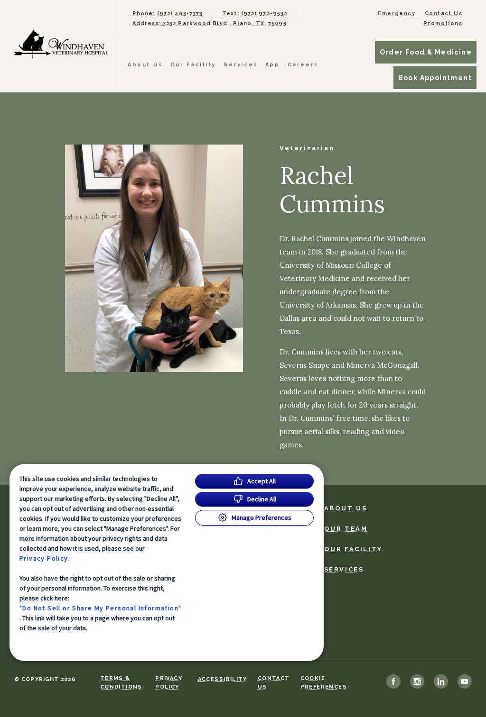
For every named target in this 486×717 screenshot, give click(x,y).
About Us (145, 65)
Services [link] (241, 65)
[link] (61, 44)
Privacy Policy (43, 558)
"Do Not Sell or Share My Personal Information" (100, 608)
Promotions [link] (442, 23)
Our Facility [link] (193, 65)
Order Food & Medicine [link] (426, 52)
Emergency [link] (396, 13)
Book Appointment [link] (435, 78)
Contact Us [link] (443, 13)
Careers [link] (303, 65)
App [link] (272, 65)
